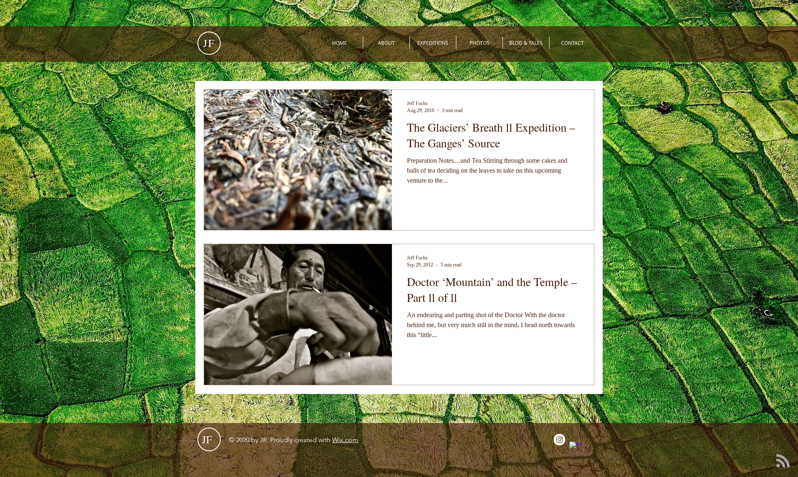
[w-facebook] (575, 447)
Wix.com (345, 440)
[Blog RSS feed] (783, 461)
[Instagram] (559, 439)
